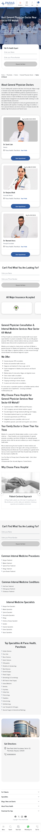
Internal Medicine (7, 683)
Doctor (16, 75)
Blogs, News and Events (8, 801)
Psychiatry (5, 689)
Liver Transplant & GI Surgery (10, 707)
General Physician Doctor (26, 75)
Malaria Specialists (7, 609)
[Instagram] (22, 817)
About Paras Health (7, 806)
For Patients (5, 792)
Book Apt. (18, 829)
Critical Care (6, 692)
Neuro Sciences (7, 657)
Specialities (4, 796)
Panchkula (9, 75)
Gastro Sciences (7, 660)
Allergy (4, 618)
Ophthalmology (7, 704)
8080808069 (11, 754)
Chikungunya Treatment (9, 589)
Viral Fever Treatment (8, 586)
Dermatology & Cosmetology (10, 677)
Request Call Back (20, 64)
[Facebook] (15, 817)
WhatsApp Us (28, 829)
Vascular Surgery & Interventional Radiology (14, 710)
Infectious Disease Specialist (10, 621)
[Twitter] (18, 817)
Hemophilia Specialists (8, 615)
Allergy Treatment (7, 569)
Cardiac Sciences (7, 651)
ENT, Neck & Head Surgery (10, 680)
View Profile (24, 150)
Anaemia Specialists (8, 627)
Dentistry (5, 686)
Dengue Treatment (7, 560)
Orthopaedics (6, 663)
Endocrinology (6, 701)
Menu (3, 829)
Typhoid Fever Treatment (9, 566)
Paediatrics (5, 698)
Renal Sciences (6, 669)
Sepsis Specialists (7, 632)
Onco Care (5, 654)
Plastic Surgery (6, 674)
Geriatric (5, 624)
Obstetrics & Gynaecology (9, 666)
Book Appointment (20, 158)
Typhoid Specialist (7, 612)
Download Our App (7, 811)
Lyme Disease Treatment (9, 571)
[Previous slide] (1, 493)
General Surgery (7, 671)
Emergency (20, 5)
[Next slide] (39, 493)
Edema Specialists (7, 629)
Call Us (37, 829)
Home (3, 75)
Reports (26, 5)
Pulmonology (6, 695)
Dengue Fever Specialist (9, 606)
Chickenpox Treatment (8, 591)
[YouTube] (25, 817)
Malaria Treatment (7, 563)
